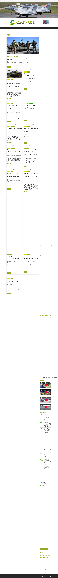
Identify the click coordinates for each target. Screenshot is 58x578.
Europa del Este (9, 113)
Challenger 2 (13, 263)
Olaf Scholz (25, 136)
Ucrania (24, 62)
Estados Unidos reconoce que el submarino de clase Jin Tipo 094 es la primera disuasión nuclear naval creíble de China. (47, 448)
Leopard (21, 62)
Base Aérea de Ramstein (29, 263)
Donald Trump (14, 112)
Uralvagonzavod (27, 62)
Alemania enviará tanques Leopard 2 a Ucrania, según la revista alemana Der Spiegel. (13, 175)
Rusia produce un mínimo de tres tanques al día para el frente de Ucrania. (14, 107)
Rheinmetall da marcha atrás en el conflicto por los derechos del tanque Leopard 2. (31, 130)
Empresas (45, 576)
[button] (10, 28)
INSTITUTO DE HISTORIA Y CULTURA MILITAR (45, 315)
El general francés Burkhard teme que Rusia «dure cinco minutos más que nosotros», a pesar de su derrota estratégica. (47, 461)
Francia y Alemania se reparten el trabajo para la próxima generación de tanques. (30, 75)
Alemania (11, 90)
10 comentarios (26, 79)
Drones (29, 576)
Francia (32, 80)
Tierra (16, 56)
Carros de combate (16, 62)
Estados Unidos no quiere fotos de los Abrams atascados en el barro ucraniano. (14, 258)
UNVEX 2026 (42, 479)
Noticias (14, 56)
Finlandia (25, 264)
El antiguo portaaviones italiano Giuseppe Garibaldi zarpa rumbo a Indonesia (45, 562)
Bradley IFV (12, 62)
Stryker (29, 264)
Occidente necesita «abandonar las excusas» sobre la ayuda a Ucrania (14, 281)
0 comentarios (26, 134)
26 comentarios (9, 262)
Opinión (31, 103)
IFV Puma (29, 135)
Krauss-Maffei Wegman (33, 135)
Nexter (29, 81)
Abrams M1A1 (9, 62)
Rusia (22, 62)
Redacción (13, 61)
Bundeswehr (14, 155)
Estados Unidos (18, 90)
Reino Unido (14, 113)
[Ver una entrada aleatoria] (50, 28)
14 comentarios (26, 157)
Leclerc (25, 81)
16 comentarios (21, 61)
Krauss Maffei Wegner (35, 80)
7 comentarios (9, 179)
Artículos (9, 103)
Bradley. (34, 263)
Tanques (25, 159)
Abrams (9, 90)
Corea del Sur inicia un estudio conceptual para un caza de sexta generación (45, 552)
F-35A (16, 155)
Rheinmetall (28, 136)
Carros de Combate (10, 56)
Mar (31, 576)
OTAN (30, 81)
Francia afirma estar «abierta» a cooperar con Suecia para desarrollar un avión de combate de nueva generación (45, 554)
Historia (37, 576)
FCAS (18, 155)
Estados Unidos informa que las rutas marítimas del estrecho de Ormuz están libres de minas (45, 565)
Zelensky (25, 111)
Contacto (47, 576)
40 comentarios (9, 111)
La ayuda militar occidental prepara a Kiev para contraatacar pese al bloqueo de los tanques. (31, 258)
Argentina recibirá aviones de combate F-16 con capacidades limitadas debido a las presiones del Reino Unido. (47, 474)
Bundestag (11, 155)
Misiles (27, 576)
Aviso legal (50, 576)
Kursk (19, 62)
